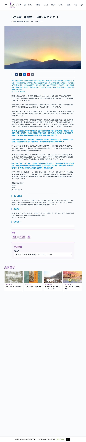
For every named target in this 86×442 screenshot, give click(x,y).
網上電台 (30, 5)
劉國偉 (14, 237)
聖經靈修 (69, 5)
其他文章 (16, 251)
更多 (82, 5)
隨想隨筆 (38, 5)
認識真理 (53, 5)
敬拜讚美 (61, 5)
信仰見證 (46, 5)
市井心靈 (40, 21)
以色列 (75, 5)
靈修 (29, 237)
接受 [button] (68, 439)
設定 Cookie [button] (60, 439)
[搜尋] (81, 5)
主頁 (25, 5)
